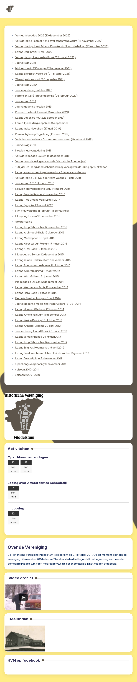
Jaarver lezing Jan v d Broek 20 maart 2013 (41, 331)
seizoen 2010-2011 (27, 369)
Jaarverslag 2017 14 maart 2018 (34, 183)
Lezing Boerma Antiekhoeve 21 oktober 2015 (42, 265)
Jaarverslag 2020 (26, 84)
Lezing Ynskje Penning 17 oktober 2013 (38, 320)
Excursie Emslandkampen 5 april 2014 (38, 298)
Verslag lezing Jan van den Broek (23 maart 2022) (45, 57)
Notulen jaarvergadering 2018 (33, 150)
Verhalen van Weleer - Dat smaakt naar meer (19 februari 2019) (54, 139)
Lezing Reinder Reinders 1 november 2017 (40, 194)
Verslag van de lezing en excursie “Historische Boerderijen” (50, 161)
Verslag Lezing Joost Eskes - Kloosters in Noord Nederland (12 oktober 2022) (61, 46)
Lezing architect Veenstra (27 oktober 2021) (42, 73)
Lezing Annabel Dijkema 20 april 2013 (38, 325)
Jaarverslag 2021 (25, 62)
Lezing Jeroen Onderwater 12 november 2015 (43, 260)
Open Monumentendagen (28, 457)
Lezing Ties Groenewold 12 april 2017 (37, 199)
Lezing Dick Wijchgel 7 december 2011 (38, 358)
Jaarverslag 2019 (25, 101)
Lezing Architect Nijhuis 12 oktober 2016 (39, 232)
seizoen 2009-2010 (27, 375)
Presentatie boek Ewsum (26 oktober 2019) (42, 112)
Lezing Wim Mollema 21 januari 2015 (37, 276)
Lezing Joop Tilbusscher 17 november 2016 (41, 227)
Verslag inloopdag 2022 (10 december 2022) (42, 35)
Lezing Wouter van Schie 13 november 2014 (41, 287)
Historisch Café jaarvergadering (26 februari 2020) (46, 95)
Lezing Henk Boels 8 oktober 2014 (36, 293)
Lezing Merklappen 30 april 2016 (35, 238)
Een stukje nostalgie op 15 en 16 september (41, 123)
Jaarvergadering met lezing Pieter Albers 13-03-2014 (48, 303)
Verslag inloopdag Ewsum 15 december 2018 (42, 156)
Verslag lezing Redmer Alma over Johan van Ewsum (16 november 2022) (59, 41)
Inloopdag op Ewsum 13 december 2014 (39, 281)
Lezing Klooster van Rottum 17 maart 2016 (41, 243)
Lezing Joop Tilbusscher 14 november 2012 (41, 342)
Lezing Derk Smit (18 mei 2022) (34, 52)
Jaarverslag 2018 (25, 145)
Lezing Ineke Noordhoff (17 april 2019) (38, 128)
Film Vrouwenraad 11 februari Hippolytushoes (42, 210)
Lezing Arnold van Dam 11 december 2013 (40, 314)
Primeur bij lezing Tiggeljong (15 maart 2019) (42, 134)
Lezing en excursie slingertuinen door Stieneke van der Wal (50, 172)
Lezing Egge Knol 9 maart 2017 (34, 205)
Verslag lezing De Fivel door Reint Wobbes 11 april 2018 (48, 178)
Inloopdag (16, 508)
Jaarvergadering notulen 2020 (33, 90)
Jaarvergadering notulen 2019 (33, 106)
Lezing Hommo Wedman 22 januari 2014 (39, 309)
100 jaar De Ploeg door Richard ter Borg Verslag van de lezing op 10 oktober (61, 167)
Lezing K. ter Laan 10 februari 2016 (36, 249)
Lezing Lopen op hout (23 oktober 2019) (40, 117)
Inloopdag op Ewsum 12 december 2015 (39, 254)
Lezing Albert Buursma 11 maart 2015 (37, 271)
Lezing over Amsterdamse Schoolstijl (37, 483)
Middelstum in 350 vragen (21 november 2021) (43, 68)
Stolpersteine (23, 221)
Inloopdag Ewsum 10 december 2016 (37, 216)
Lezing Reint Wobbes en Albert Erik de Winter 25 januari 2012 (52, 353)
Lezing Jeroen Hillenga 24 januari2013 (38, 336)
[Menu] (130, 9)
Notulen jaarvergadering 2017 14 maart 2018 (42, 188)
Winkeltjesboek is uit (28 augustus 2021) (40, 79)
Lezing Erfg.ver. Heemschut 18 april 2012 (39, 347)
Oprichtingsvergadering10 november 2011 (40, 364)
